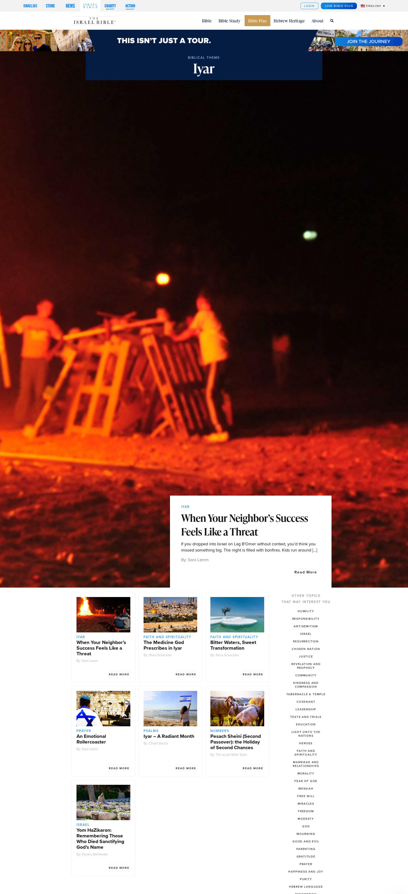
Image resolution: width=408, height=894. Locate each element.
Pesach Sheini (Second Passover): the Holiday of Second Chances (235, 741)
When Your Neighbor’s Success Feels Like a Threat (244, 525)
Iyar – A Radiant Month (169, 736)
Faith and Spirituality (167, 637)
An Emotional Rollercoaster (91, 738)
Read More (305, 572)
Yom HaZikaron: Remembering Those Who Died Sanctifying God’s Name (100, 838)
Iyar (185, 506)
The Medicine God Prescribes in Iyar (164, 645)
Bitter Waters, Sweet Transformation (233, 645)
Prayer (83, 730)
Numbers (219, 730)
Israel (83, 824)
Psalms (151, 730)
